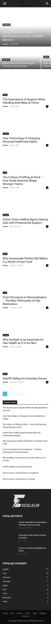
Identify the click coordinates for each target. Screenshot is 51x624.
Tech (5, 374)
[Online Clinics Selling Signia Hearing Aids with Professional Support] (25, 205)
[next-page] (21, 394)
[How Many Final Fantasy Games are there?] (9, 538)
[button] (4, 3)
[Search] (47, 3)
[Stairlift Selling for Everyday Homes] (25, 364)
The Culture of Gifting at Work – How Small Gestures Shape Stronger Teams (23, 181)
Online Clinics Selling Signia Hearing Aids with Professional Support (25, 221)
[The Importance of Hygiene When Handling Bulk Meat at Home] (25, 84)
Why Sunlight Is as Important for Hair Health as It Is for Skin (24, 459)
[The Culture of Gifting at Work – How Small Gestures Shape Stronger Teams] (25, 162)
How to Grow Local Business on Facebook (20, 473)
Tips (5, 173)
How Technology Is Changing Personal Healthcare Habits (21, 140)
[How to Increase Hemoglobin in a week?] (9, 551)
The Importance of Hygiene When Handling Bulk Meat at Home (25, 409)
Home (5, 613)
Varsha (5, 106)
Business (6, 25)
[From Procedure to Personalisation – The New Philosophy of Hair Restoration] (25, 282)
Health (6, 134)
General (20, 613)
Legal (46, 57)
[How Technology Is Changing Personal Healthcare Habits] (25, 123)
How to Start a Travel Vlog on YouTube (19, 479)
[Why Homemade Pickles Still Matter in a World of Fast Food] (25, 243)
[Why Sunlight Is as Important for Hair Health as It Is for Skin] (25, 325)
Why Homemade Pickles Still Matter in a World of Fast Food (25, 442)
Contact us (25, 616)
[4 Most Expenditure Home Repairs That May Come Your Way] (20, 58)
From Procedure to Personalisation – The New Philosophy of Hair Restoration (25, 301)
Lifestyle (43, 613)
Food (5, 95)
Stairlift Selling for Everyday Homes (25, 378)
